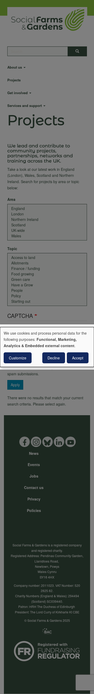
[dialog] (47, 347)
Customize (17, 357)
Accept (77, 357)
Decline (54, 357)
